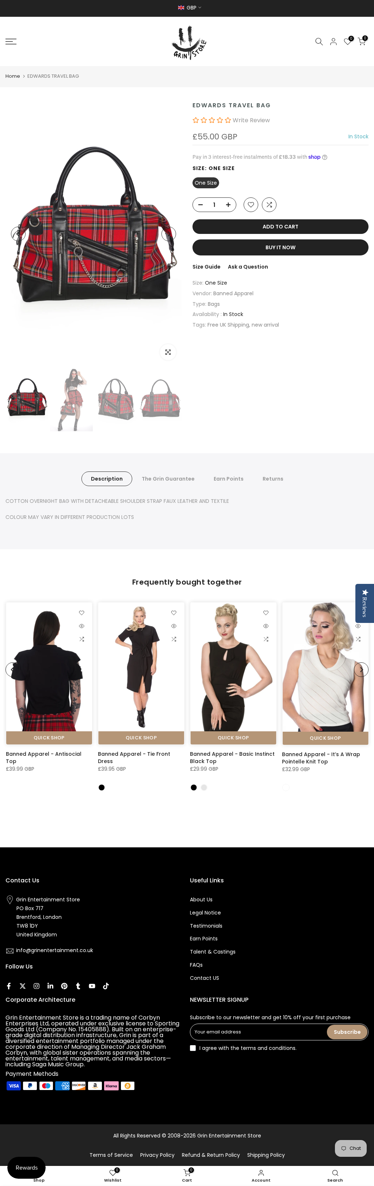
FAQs (196, 965)
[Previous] (18, 234)
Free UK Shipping (228, 324)
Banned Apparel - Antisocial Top (43, 757)
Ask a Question (248, 266)
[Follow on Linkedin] (50, 986)
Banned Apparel (233, 293)
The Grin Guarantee (168, 478)
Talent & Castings (213, 951)
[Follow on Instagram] (36, 986)
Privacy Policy (157, 1155)
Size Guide (206, 266)
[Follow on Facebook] (8, 986)
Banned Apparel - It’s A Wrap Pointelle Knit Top (321, 757)
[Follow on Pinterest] (64, 986)
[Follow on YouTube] (92, 986)
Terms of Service (111, 1155)
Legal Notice (205, 912)
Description (107, 478)
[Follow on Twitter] (22, 986)
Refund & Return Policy (211, 1155)
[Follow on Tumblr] (78, 986)
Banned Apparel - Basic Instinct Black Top (232, 757)
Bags (214, 304)
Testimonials (206, 925)
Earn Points (229, 478)
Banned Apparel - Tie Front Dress (134, 757)
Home (12, 76)
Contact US (204, 978)
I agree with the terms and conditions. (248, 1048)
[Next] (168, 234)
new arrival (265, 324)
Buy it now (280, 247)
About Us (201, 899)
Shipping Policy (266, 1155)
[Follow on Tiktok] (106, 986)
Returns (273, 478)
